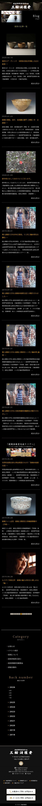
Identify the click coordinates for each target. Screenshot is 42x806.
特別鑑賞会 (34, 780)
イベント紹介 (13, 650)
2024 (12, 707)
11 (19, 614)
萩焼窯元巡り (24, 780)
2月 (10, 695)
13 (23, 614)
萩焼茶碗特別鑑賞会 (15, 663)
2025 (12, 702)
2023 (12, 711)
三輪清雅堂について (11, 780)
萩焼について (13, 654)
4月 (10, 690)
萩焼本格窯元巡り (14, 659)
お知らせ (11, 646)
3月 (10, 693)
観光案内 (7, 783)
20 (26, 614)
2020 (12, 725)
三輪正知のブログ (19, 783)
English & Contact (22, 768)
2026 (12, 687)
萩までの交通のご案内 (21, 759)
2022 (12, 716)
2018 (12, 734)
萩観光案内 (12, 667)
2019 (12, 730)
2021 (12, 721)
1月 (10, 698)
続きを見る (35, 83)
